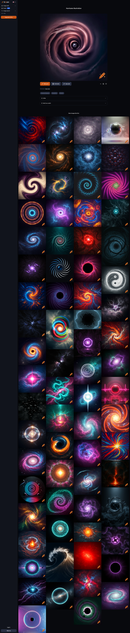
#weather (54, 93)
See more (47, 88)
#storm (61, 93)
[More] (100, 84)
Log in (8, 627)
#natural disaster (45, 93)
